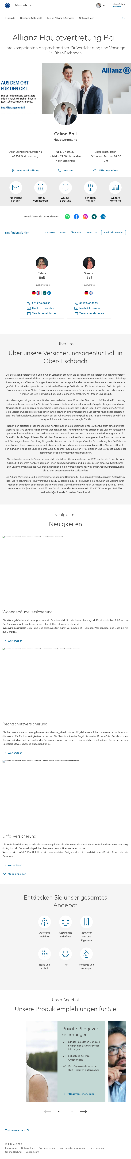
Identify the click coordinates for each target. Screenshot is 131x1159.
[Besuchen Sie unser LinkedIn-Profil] (103, 216)
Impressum (11, 1148)
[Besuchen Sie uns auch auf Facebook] (76, 216)
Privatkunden (21, 5)
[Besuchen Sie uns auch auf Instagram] (85, 216)
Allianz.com (32, 1152)
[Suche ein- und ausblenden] (123, 18)
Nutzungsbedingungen (72, 1148)
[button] (65, 113)
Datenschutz (28, 1148)
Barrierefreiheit (47, 1148)
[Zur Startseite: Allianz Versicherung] (7, 5)
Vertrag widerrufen (15, 1130)
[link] (65, 192)
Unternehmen (96, 1148)
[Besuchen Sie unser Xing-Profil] (94, 216)
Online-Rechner (13, 1152)
